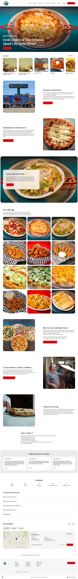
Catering (35, 3)
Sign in (64, 3)
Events (16, 566)
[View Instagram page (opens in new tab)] (2, 577)
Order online (70, 544)
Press (38, 566)
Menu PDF (54, 3)
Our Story (39, 564)
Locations (48, 3)
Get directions (69, 533)
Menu (30, 3)
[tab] (6, 528)
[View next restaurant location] (73, 523)
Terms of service (18, 572)
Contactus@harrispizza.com (49, 540)
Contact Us (28, 566)
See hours (63, 544)
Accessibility (25, 572)
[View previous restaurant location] (69, 523)
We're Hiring (41, 3)
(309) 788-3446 (47, 538)
